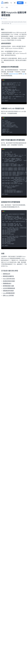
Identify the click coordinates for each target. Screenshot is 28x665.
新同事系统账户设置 (8, 286)
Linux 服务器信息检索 (9, 293)
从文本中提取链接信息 (9, 288)
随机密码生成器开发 (8, 276)
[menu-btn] (25, 3)
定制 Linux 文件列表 (8, 295)
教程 (7, 7)
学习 (2, 7)
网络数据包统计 (7, 283)
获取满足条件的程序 (8, 291)
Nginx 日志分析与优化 (9, 279)
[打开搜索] (11, 2)
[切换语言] (14, 2)
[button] (14, 2)
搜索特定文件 (6, 274)
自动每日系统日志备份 (9, 281)
